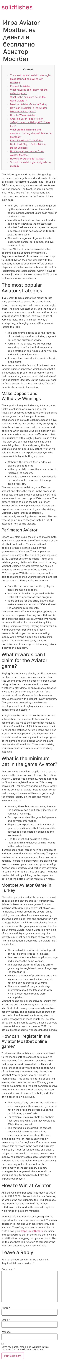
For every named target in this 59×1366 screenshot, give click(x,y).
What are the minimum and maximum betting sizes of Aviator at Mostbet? (31, 133)
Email (6, 1320)
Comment (8, 1269)
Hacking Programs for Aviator (27, 158)
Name (6, 1307)
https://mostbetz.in (32, 1230)
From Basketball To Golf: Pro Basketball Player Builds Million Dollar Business (28, 144)
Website (6, 1332)
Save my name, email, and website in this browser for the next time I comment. (25, 1348)
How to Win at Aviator (23, 115)
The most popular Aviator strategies (30, 75)
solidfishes (17, 7)
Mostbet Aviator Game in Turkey (28, 104)
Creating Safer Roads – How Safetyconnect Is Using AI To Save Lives (30, 122)
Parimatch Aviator (20, 86)
